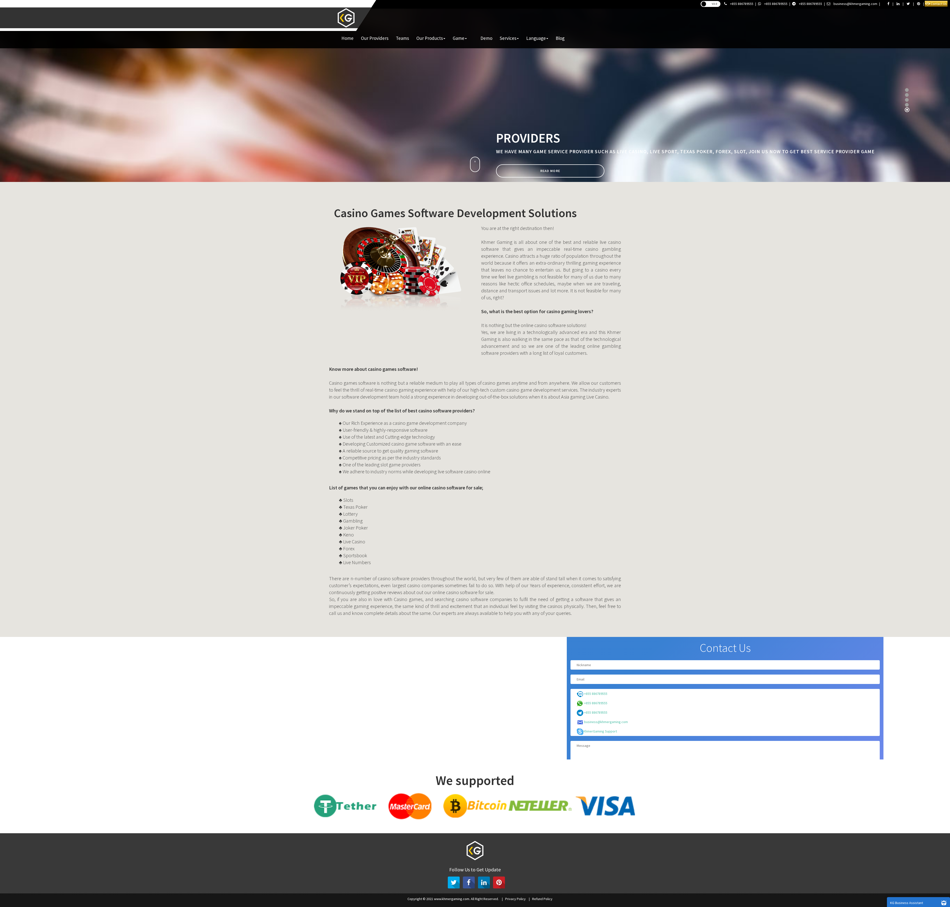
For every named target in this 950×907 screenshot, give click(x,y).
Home (347, 38)
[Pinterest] (499, 882)
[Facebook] (469, 882)
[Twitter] (454, 882)
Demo (486, 38)
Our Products (429, 38)
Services (508, 38)
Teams (402, 38)
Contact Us (938, 3)
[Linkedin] (484, 882)
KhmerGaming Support (600, 731)
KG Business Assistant (906, 903)
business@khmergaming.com (855, 3)
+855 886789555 (741, 3)
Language (536, 38)
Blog (560, 38)
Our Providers (374, 38)
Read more (547, 177)
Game (458, 38)
